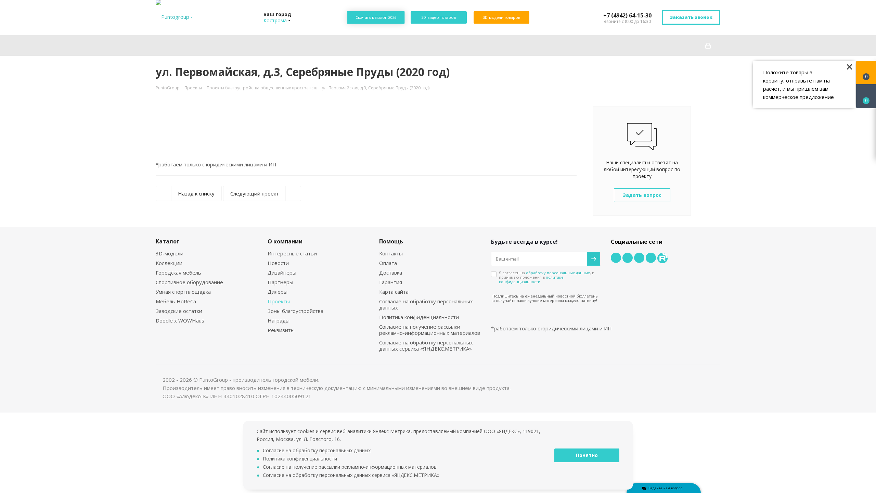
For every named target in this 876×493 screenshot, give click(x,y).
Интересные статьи (292, 253)
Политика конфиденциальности (419, 317)
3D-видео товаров (438, 17)
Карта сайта (394, 291)
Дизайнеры (282, 272)
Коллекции (169, 263)
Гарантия (390, 282)
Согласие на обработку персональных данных (426, 304)
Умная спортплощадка (183, 291)
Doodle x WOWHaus (180, 320)
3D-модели (169, 253)
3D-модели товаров (501, 17)
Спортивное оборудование (189, 282)
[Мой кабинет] (708, 45)
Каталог (167, 241)
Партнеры (280, 282)
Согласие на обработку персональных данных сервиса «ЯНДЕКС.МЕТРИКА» (426, 345)
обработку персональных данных (558, 272)
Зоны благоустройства (295, 310)
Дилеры (277, 291)
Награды (278, 320)
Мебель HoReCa (176, 301)
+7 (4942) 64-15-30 (627, 15)
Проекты (279, 301)
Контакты (391, 253)
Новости (278, 263)
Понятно (587, 455)
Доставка (390, 272)
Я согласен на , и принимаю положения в (546, 277)
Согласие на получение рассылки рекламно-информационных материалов (429, 329)
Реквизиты (281, 330)
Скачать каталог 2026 (376, 17)
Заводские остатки (179, 310)
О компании (285, 241)
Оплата (388, 263)
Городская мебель (178, 272)
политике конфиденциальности (531, 279)
